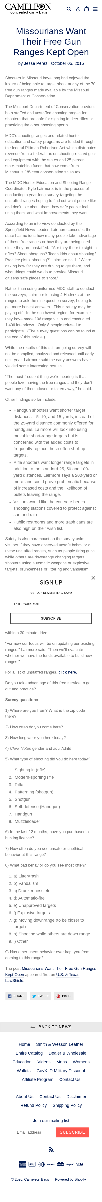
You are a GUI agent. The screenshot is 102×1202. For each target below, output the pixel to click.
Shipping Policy (67, 1105)
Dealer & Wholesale (67, 1053)
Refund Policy (33, 1105)
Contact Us (69, 1079)
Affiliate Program (37, 1079)
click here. (68, 672)
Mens (61, 1062)
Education (22, 1062)
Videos (44, 1062)
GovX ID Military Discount (61, 1070)
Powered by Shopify (70, 1179)
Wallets (24, 1070)
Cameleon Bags (36, 1179)
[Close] (93, 578)
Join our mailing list (51, 1120)
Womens (81, 1062)
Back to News (54, 1027)
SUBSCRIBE (51, 618)
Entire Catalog (29, 1053)
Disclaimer (76, 1096)
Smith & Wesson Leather (59, 1044)
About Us (24, 1096)
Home (24, 1044)
